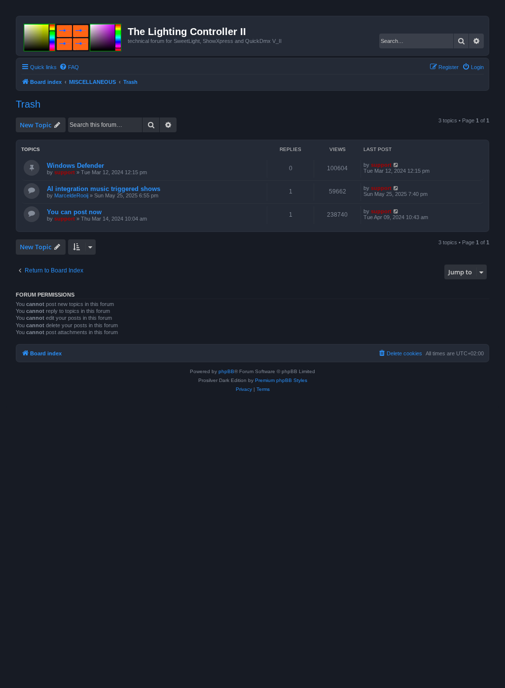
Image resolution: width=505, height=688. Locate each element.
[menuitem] (69, 67)
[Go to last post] (396, 165)
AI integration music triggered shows (103, 188)
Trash (28, 104)
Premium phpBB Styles (281, 380)
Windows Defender (75, 165)
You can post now (74, 212)
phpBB (226, 371)
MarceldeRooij (71, 195)
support (64, 172)
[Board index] (73, 35)
